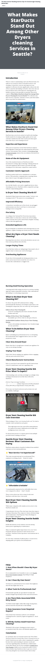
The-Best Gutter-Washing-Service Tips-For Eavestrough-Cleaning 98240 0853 (20, 2)
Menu (3, 5)
